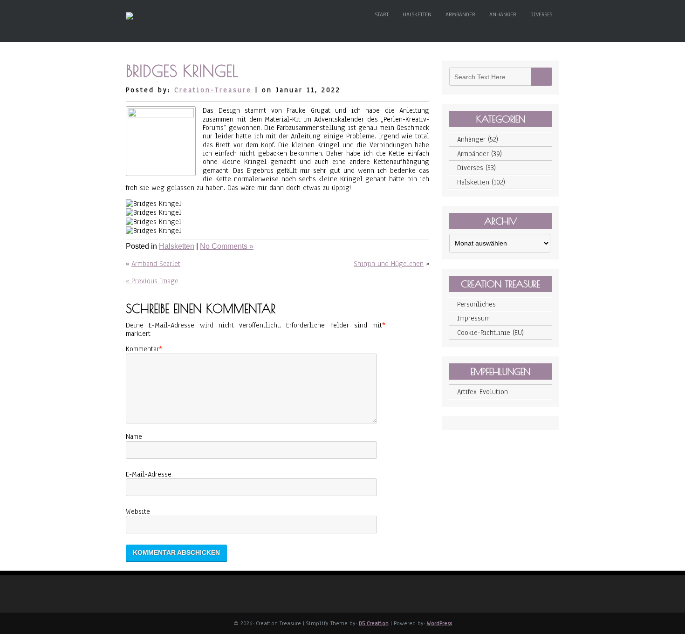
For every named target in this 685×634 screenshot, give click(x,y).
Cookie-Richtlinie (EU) (490, 332)
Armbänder (460, 14)
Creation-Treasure (213, 90)
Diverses (541, 14)
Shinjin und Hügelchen (389, 263)
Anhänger (502, 14)
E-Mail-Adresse (148, 474)
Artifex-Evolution (482, 391)
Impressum (473, 318)
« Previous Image (152, 281)
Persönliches (476, 304)
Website (138, 511)
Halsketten (417, 14)
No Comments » (226, 246)
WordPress (439, 623)
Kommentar (142, 349)
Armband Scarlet (155, 263)
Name (134, 436)
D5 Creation (374, 623)
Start (382, 14)
